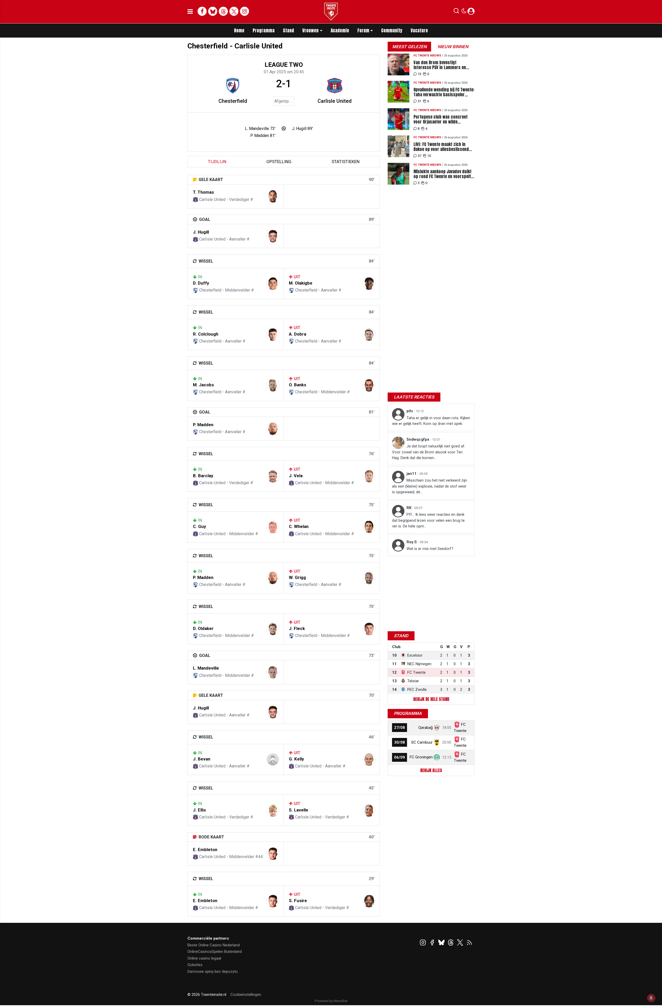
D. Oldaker (203, 628)
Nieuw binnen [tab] (453, 46)
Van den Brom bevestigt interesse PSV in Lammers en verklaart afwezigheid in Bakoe (440, 65)
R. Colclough (205, 334)
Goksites (194, 964)
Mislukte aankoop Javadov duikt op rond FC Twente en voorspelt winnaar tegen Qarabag (442, 174)
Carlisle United (335, 101)
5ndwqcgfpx (418, 439)
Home (239, 30)
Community (391, 30)
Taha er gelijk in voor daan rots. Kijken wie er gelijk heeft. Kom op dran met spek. (431, 421)
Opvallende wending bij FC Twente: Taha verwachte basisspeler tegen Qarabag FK (443, 92)
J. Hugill (201, 232)
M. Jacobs (203, 384)
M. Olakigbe (300, 283)
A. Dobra (297, 334)
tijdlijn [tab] (217, 161)
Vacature (419, 30)
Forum (363, 30)
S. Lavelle (298, 810)
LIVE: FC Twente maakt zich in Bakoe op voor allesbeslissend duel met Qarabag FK (441, 147)
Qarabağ (425, 727)
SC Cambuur (422, 742)
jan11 (412, 473)
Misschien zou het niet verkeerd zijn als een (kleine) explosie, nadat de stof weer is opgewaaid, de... (429, 486)
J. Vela (296, 475)
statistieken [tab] (345, 161)
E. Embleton (205, 849)
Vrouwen (310, 30)
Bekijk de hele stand (431, 699)
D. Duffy (201, 283)
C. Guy (199, 526)
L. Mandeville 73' (260, 128)
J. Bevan (201, 759)
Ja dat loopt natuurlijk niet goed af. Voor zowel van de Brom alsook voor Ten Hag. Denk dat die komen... (428, 452)
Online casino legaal (204, 958)
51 (419, 101)
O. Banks (297, 384)
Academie (340, 30)
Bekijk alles (431, 770)
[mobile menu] (190, 11)
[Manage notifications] (651, 998)
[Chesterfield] (232, 85)
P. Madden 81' (262, 135)
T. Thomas (203, 192)
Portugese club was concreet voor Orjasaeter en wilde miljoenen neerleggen (440, 119)
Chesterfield (233, 101)
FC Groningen (421, 757)
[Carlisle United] (334, 85)
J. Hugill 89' (302, 128)
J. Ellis (199, 810)
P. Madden (203, 424)
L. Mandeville (206, 668)
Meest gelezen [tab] (409, 46)
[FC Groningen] (437, 757)
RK (409, 507)
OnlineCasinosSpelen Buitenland (214, 951)
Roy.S (412, 542)
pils (410, 411)
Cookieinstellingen (245, 994)
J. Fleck (297, 628)
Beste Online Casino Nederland (213, 945)
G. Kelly (296, 759)
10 (429, 156)
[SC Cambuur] (437, 742)
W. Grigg (297, 577)
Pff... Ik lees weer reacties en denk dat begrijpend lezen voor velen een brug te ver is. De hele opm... (428, 520)
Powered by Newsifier (331, 1001)
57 (419, 156)
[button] (456, 12)
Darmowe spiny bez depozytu (212, 971)
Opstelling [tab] (278, 161)
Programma (264, 30)
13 (419, 74)
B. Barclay (203, 475)
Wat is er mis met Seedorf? (430, 548)
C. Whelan (299, 526)
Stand (288, 30)
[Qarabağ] (437, 727)
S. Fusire (298, 900)
